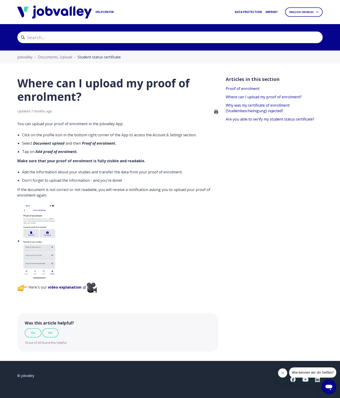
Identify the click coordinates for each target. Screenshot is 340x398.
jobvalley (25, 57)
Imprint (272, 12)
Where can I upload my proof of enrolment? (264, 96)
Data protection (248, 12)
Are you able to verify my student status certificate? (270, 119)
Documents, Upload (55, 57)
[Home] (54, 12)
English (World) (301, 12)
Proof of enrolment (243, 88)
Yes (33, 332)
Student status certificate (99, 57)
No (50, 332)
